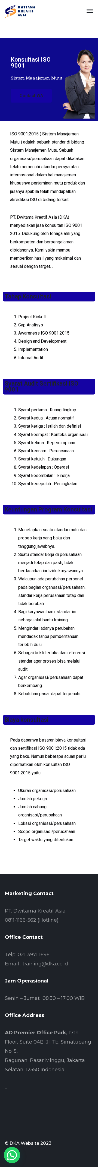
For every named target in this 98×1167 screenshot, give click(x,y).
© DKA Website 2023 (28, 1143)
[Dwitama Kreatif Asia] (20, 11)
